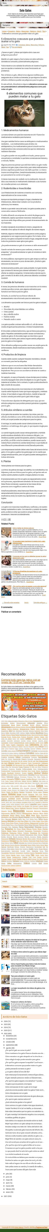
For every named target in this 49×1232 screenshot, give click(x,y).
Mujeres (27, 817)
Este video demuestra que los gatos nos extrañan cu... (24, 1111)
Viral (40, 863)
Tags (15, 887)
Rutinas (7, 843)
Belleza (32, 733)
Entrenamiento (43, 769)
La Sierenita (44, 802)
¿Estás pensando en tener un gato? (18, 1069)
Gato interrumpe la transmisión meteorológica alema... (24, 1075)
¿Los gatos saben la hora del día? (17, 1072)
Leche (12, 804)
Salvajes (21, 843)
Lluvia (14, 806)
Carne (41, 743)
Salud (39, 31)
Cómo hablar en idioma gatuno (23, 528)
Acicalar (45, 721)
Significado (10, 847)
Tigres (23, 855)
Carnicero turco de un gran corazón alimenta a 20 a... (24, 1133)
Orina (42, 821)
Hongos (45, 794)
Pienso (19, 829)
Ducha (36, 765)
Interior (10, 800)
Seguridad (23, 845)
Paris (46, 823)
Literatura (8, 806)
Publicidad (44, 833)
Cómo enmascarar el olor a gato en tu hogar (21, 1087)
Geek (9, 788)
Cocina (11, 749)
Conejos (15, 753)
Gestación (15, 788)
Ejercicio (26, 767)
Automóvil (37, 731)
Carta (46, 743)
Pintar (24, 829)
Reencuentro (4, 839)
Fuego (7, 781)
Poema (3, 831)
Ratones (40, 835)
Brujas (9, 737)
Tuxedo (14, 859)
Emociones (4, 769)
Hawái (46, 790)
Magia (3, 808)
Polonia (14, 831)
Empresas (12, 769)
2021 (5, 1196)
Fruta (2, 781)
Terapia (32, 853)
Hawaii (3, 792)
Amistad (28, 727)
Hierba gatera (37, 792)
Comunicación (43, 751)
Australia (25, 731)
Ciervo (46, 746)
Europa (37, 775)
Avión (46, 731)
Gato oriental (15, 786)
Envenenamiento (16, 771)
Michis (12, 815)
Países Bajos (10, 823)
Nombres (4, 821)
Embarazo (45, 767)
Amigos (23, 727)
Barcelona (13, 733)
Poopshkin (21, 831)
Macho (46, 806)
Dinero (30, 763)
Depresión (30, 759)
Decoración (17, 759)
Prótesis (19, 833)
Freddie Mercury (31, 779)
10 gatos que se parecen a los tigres (18, 1084)
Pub (39, 833)
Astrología (19, 731)
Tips (43, 31)
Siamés (3, 847)
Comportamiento (23, 751)
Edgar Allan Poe (6, 767)
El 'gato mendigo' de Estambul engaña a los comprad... (25, 1114)
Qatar (13, 835)
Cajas (14, 739)
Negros (14, 819)
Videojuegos (17, 863)
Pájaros (16, 823)
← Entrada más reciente (10, 603)
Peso (2, 829)
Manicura (36, 808)
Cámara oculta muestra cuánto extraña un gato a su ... (24, 1136)
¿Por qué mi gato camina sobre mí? (18, 1099)
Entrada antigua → (40, 603)
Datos (3, 759)
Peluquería (4, 827)
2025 (5, 1024)
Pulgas (8, 835)
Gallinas (29, 781)
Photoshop (9, 829)
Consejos (11, 31)
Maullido (45, 811)
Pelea (30, 825)
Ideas (22, 796)
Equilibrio (24, 771)
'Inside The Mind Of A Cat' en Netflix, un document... (23, 1108)
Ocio (15, 821)
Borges (29, 735)
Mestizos (35, 813)
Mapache (4, 811)
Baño (7, 733)
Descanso (37, 759)
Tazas (41, 851)
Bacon (3, 733)
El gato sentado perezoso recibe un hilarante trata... (23, 1078)
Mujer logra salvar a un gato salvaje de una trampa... (24, 1124)
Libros (39, 804)
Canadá (23, 741)
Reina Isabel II (32, 839)
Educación (15, 767)
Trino (34, 857)
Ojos (22, 821)
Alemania (45, 725)
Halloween (39, 790)
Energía (18, 769)
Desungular (14, 761)
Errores (38, 771)
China (20, 746)
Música (39, 817)
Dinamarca (23, 763)
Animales (39, 727)
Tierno (18, 855)
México (41, 813)
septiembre (10, 1045)
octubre (9, 1042)
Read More (42, 537)
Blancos (8, 735)
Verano (21, 861)
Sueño (31, 849)
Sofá (44, 847)
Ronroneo (32, 841)
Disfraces (44, 763)
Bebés (28, 733)
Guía (26, 790)
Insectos (18, 798)
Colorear (32, 749)
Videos (27, 863)
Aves (42, 731)
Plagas (40, 829)
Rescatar (13, 841)
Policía (9, 831)
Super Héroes (43, 849)
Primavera (45, 831)
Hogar (19, 794)
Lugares (40, 806)
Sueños (36, 849)
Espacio (24, 773)
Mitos (28, 815)
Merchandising (27, 813)
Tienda (13, 855)
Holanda (24, 794)
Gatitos (35, 781)
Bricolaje (3, 737)
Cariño (37, 743)
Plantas (45, 829)
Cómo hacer (11, 751)
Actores (12, 723)
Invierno (32, 800)
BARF (18, 733)
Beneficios (39, 733)
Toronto (3, 857)
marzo (8, 1186)
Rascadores (29, 835)
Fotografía (10, 779)
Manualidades (43, 808)
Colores (38, 749)
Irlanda (37, 800)
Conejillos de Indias (7, 753)
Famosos (10, 777)
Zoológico (18, 865)
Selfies (34, 845)
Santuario (35, 843)
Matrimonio (37, 811)
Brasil (46, 735)
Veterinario (39, 861)
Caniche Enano (43, 741)
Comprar (34, 751)
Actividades (4, 723)
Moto (10, 817)
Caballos (36, 737)
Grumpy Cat (15, 790)
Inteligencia (34, 798)
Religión (39, 839)
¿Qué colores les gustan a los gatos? (18, 1102)
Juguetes (24, 802)
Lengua (17, 804)
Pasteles (21, 825)
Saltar (11, 843)
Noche (45, 819)
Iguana (26, 796)
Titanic (37, 855)
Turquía (3, 859)
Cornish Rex (4, 755)
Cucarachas (39, 755)
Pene (9, 827)
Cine (2, 749)
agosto (8, 1048)
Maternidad (29, 811)
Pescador (45, 827)
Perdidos (15, 827)
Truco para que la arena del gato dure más (20, 1169)
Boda (17, 735)
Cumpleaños (26, 757)
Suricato (22, 851)
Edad (46, 765)
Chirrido (25, 746)
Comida (4, 751)
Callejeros (28, 739)
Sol (47, 847)
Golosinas (33, 788)
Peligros (33, 31)
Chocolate (31, 746)
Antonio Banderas (13, 729)
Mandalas (29, 808)
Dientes (17, 763)
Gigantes (26, 788)
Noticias (11, 821)
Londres (19, 806)
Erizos (33, 771)
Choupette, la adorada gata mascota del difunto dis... (24, 1130)
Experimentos (44, 775)
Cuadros (33, 755)
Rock (21, 841)
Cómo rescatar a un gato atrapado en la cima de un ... (24, 1056)
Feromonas (23, 777)
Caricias (32, 743)
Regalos (25, 839)
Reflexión (12, 839)
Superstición (15, 851)
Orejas (34, 821)
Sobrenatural (30, 847)
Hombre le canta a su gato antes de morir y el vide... (23, 1160)
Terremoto (38, 853)
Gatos (18, 31)
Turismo (45, 857)
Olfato (26, 821)
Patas (26, 825)
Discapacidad (36, 763)
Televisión (12, 853)
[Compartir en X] (7, 519)
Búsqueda (30, 737)
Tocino (42, 855)
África (46, 723)
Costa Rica (16, 755)
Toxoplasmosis (16, 857)
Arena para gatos (42, 729)
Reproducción (5, 841)
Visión (46, 863)
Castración (20, 745)
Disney (3, 765)
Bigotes (3, 735)
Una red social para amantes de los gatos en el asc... (24, 1142)
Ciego (36, 746)
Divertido (9, 765)
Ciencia (41, 746)
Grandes (3, 790)
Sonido (17, 849)
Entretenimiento (5, 771)
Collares (21, 749)
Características (19, 743)
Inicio (26, 603)
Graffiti (39, 788)
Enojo (34, 769)
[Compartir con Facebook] (9, 519)
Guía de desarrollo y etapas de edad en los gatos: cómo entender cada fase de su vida (29, 941)
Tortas (9, 857)
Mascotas (25, 31)
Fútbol (24, 781)
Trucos (39, 857)
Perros (21, 827)
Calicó (22, 739)
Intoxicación (20, 800)
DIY (14, 765)
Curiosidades (43, 757)
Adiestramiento (21, 723)
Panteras (27, 823)
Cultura (17, 757)
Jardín (3, 802)
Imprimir (39, 796)
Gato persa (23, 786)
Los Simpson (34, 806)
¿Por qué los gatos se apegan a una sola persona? (29, 586)
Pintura (29, 829)
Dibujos (11, 763)
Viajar (46, 861)
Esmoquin (18, 773)
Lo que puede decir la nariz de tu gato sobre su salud (24, 1151)
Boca (13, 735)
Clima (7, 749)
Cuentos (4, 757)
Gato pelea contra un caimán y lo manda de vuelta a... (24, 1166)
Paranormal (34, 823)
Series (38, 845)
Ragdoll (22, 835)
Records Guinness (30, 837)
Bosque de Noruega (37, 735)
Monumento (44, 815)
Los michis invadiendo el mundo (17, 1154)
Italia (41, 800)
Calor (34, 739)
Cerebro (3, 746)
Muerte (20, 817)
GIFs (21, 788)
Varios (3, 861)
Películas (36, 825)
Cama (39, 739)
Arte (10, 731)
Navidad (8, 819)
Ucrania (24, 859)
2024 (6, 721)
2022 (5, 1033)
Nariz (3, 819)
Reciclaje (9, 837)
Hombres (31, 794)
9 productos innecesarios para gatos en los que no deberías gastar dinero (28, 892)
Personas (38, 827)
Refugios (19, 839)
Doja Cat (25, 765)
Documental (18, 765)
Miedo (17, 815)
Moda (33, 815)
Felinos (16, 777)
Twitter (19, 859)
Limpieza (45, 804)
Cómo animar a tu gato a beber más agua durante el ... (24, 1105)
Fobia (38, 777)
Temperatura (19, 853)
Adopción (31, 723)
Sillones (17, 847)
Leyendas (33, 804)
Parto (8, 825)
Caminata (10, 741)
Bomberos (23, 735)
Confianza (22, 753)
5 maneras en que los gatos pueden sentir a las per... (24, 1148)
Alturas (13, 727)
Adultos (39, 723)
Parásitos (41, 823)
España (30, 773)
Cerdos (46, 745)
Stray (20, 849)
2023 (2, 721)
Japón (45, 800)
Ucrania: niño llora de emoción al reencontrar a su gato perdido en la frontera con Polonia (29, 916)
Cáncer (29, 741)
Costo (21, 755)
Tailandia (35, 851)
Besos (46, 733)
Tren (30, 857)
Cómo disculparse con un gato (16, 1093)
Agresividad (5, 725)
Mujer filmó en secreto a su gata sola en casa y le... (23, 1139)
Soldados (4, 849)
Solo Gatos (25, 10)
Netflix (20, 819)
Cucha (46, 755)
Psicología (33, 833)
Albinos (38, 725)
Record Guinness (18, 837)
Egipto (21, 767)
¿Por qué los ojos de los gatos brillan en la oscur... (23, 1145)
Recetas (3, 837)
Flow (34, 777)
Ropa (37, 841)
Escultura (10, 773)
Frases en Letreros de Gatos (21, 1002)
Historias (12, 794)
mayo (8, 1180)
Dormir (31, 765)
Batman (22, 733)
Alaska (32, 725)
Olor (30, 821)
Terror (3, 855)
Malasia (17, 808)
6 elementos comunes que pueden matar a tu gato (22, 39)
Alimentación (6, 727)
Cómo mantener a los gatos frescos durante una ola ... (24, 1053)
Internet (15, 800)
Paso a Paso (14, 825)
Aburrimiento (29, 721)
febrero (8, 1189)
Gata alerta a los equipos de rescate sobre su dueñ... (24, 1121)
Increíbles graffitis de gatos (15, 1118)
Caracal (11, 743)
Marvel (10, 811)
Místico (23, 815)
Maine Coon (10, 808)
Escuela (3, 773)
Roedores (25, 841)
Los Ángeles (26, 806)
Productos (13, 833)
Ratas (35, 835)
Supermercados (5, 851)
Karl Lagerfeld (36, 802)
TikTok (27, 855)
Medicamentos (5, 813)
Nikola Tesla (34, 819)
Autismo (31, 731)
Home (4, 31)
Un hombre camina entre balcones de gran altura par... (24, 1096)
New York (26, 819)
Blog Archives (26, 887)
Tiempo (8, 855)
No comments (17, 47)
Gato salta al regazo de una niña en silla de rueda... (23, 1163)
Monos (38, 815)
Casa (8, 745)
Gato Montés (36, 783)
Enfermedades (27, 769)
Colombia (27, 749)
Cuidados (11, 757)
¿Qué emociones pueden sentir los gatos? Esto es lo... (25, 1090)
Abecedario (21, 721)
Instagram (25, 798)
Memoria (18, 813)
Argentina (4, 731)
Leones (22, 804)
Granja (9, 790)
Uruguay (33, 859)
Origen (38, 821)
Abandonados (13, 721)
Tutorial (9, 859)
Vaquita (45, 859)
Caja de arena (6, 739)
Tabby (28, 851)
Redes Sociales (42, 837)
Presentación (37, 831)
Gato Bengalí (9, 783)
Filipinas (30, 777)
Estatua (15, 775)
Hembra (21, 792)
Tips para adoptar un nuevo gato (23, 976)
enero (8, 1192)
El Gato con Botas (35, 767)
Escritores (44, 771)
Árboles (32, 729)
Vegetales (9, 861)
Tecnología (5, 853)
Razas (45, 835)
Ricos (17, 841)
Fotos (17, 779)
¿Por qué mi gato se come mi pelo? (18, 1050)
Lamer (3, 804)
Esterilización (23, 775)
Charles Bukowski (12, 746)
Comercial (45, 749)
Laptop (8, 804)
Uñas (29, 859)
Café (46, 737)
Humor (17, 796)
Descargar (45, 759)
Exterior (3, 777)
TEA (46, 851)
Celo (41, 745)
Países (3, 823)
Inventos (27, 800)
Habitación (32, 790)
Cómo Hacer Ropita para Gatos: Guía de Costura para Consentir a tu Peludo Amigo (28, 965)
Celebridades (34, 745)
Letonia (27, 804)
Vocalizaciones (5, 865)
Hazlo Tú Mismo (12, 792)
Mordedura (5, 817)
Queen (17, 835)
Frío (46, 779)
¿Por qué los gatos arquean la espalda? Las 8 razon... (24, 1062)
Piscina (34, 829)
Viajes (3, 863)
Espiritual (37, 773)
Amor (33, 727)
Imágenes (32, 796)
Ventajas (16, 861)
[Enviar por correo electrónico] (2, 519)
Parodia (3, 825)
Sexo (46, 845)
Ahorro (18, 725)
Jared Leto (9, 802)
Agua (13, 725)
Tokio (46, 855)
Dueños (41, 765)
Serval (42, 845)
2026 (5, 1021)
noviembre (10, 1039)
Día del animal (22, 761)
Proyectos (26, 833)
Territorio (45, 853)
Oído (18, 821)
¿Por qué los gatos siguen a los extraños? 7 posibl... (24, 1081)
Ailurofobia (25, 725)
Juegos (18, 802)
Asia (13, 731)
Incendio (45, 796)
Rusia (42, 841)
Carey (27, 743)
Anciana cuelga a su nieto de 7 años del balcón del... (24, 1127)
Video (9, 863)
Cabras (42, 737)
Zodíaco (13, 865)
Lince (3, 806)
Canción (34, 741)
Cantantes (4, 743)
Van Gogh (40, 859)
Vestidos (32, 861)
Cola (16, 749)
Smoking (22, 847)
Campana (17, 741)
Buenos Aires (16, 737)
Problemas (4, 833)
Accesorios (37, 721)
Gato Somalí (31, 786)
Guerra (22, 790)
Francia (22, 779)
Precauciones (28, 831)
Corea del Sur (44, 753)
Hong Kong (38, 794)
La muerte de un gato (18, 928)
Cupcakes (34, 757)
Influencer (4, 798)
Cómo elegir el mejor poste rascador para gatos (22, 1059)
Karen (30, 802)
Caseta (13, 745)
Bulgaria (23, 737)
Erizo (29, 771)
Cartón (3, 745)
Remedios (45, 839)
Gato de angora (19, 783)
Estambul (10, 775)
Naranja (45, 817)
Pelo (46, 825)
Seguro (30, 845)
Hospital (11, 796)
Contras (37, 753)
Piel (15, 829)
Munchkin (33, 817)
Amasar (18, 727)
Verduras (27, 861)
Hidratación (28, 792)
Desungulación (5, 761)
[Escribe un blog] (5, 519)
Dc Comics (8, 759)
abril (7, 1183)
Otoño (46, 821)
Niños (40, 819)
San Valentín (28, 843)
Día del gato (31, 761)
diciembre (9, 1036)
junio (7, 1177)
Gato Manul (28, 783)
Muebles (15, 817)
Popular (6, 887)
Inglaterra (11, 798)
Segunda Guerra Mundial (12, 845)
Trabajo (24, 857)
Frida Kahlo (41, 779)
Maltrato (23, 808)
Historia (4, 794)
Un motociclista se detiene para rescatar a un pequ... (24, 1157)
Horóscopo (5, 796)
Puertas (3, 835)
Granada (45, 788)
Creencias (27, 755)
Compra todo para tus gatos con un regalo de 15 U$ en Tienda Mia (20, 681)
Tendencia (27, 853)
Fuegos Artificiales (15, 781)
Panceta (21, 823)
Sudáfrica (25, 849)
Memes (13, 813)
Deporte (24, 759)
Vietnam (34, 863)
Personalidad (29, 827)
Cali (18, 739)
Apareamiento (24, 729)
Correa (11, 755)
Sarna (40, 843)
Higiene (45, 792)
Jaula (14, 802)
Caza (26, 745)
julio (7, 1174)
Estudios (31, 775)
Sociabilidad (38, 847)
